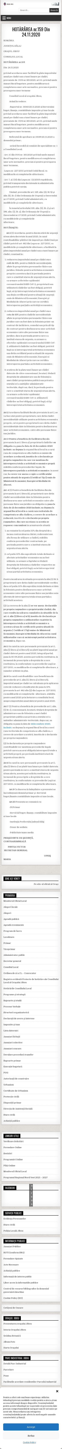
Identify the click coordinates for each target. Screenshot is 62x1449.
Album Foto (9, 1342)
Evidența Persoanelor (14, 1218)
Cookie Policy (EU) (13, 1298)
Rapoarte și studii (12, 1000)
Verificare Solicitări (13, 1141)
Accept (31, 1427)
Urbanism (8, 1085)
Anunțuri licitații (11, 1036)
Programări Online (13, 1159)
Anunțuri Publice (12, 1246)
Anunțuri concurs (12, 1048)
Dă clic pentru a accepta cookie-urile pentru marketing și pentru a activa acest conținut (32, 1196)
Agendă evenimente (13, 925)
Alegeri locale (10, 907)
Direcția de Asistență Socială (17, 1109)
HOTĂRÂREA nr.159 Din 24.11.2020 (31, 32)
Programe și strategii (14, 994)
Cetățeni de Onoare (13, 1308)
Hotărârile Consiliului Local (17, 988)
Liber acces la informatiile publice (20, 1282)
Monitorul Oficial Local (15, 901)
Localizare (8, 937)
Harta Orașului (11, 1348)
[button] (57, 1391)
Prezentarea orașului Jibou (17, 1324)
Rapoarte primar (12, 1061)
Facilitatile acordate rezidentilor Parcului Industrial (29, 1382)
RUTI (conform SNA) (13, 1252)
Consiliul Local (10, 967)
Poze (6, 1376)
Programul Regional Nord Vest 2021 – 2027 (25, 1177)
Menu (9, 18)
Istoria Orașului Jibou (14, 1330)
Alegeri (7, 913)
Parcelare (8, 1369)
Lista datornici (10, 1030)
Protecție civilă (11, 1096)
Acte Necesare (11, 1264)
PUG (5, 1072)
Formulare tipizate (13, 1258)
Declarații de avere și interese (18, 1018)
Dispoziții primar (12, 1103)
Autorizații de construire (16, 1078)
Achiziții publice (11, 1121)
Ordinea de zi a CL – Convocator (19, 973)
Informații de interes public (17, 1276)
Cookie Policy (29, 1442)
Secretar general (12, 961)
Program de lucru (12, 931)
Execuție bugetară (12, 1066)
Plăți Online (9, 1165)
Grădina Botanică (12, 1336)
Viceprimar (9, 949)
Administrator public (14, 955)
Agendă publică (11, 919)
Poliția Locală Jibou (13, 1231)
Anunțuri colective (12, 1042)
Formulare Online (12, 1147)
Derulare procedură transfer (18, 1054)
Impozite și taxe (11, 1024)
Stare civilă (9, 1115)
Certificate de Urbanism (15, 1091)
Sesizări (7, 1153)
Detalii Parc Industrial (14, 1363)
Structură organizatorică (16, 1012)
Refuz (31, 1435)
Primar (7, 943)
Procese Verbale (12, 1006)
